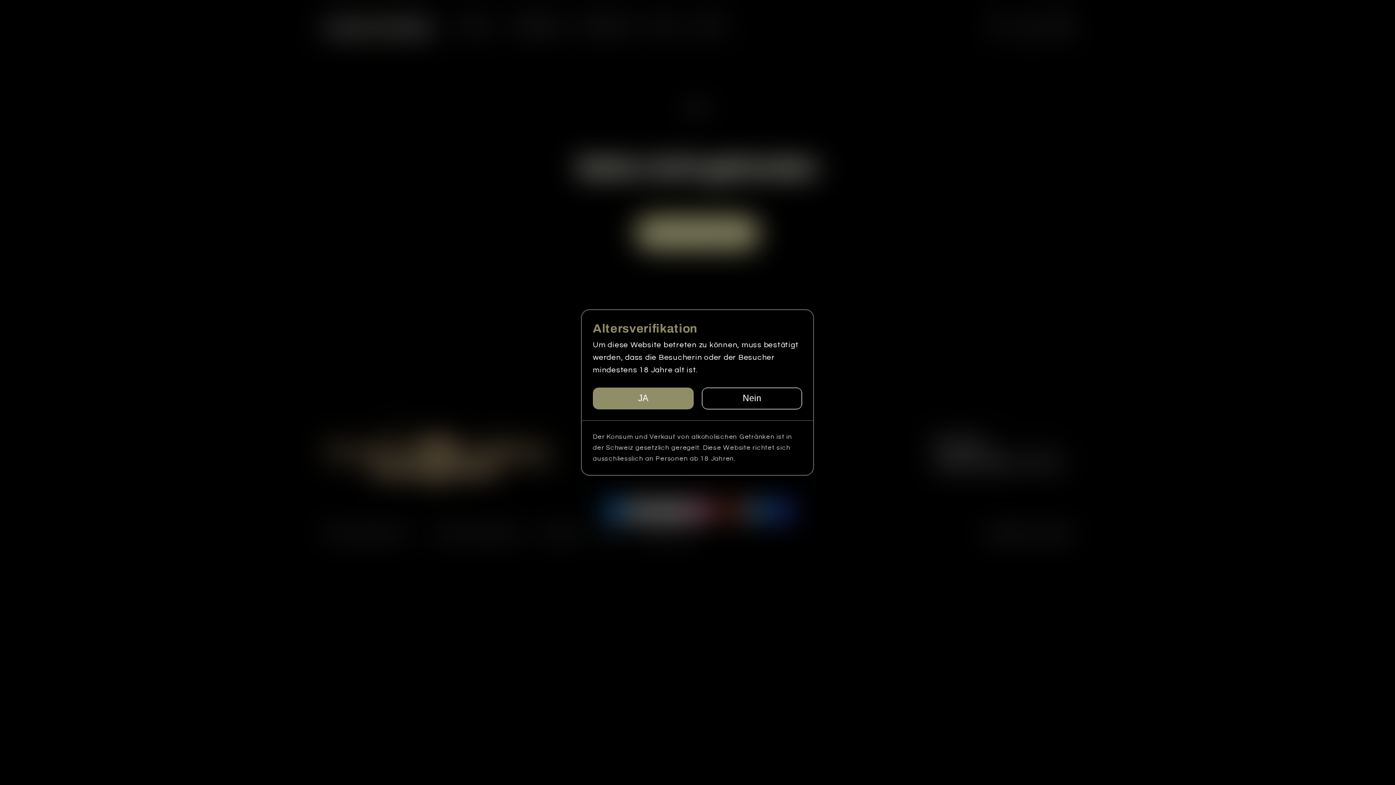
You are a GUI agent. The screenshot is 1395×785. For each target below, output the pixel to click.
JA (643, 398)
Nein (752, 398)
